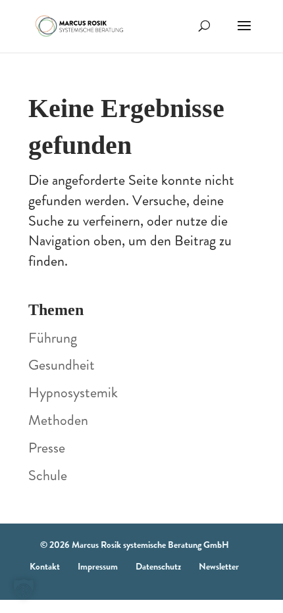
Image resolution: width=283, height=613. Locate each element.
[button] (23, 589)
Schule (47, 475)
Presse (46, 447)
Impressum (98, 566)
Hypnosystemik (73, 392)
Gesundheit (61, 365)
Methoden (58, 420)
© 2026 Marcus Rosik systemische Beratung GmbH (134, 544)
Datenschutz (158, 566)
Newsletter (219, 566)
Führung (52, 338)
